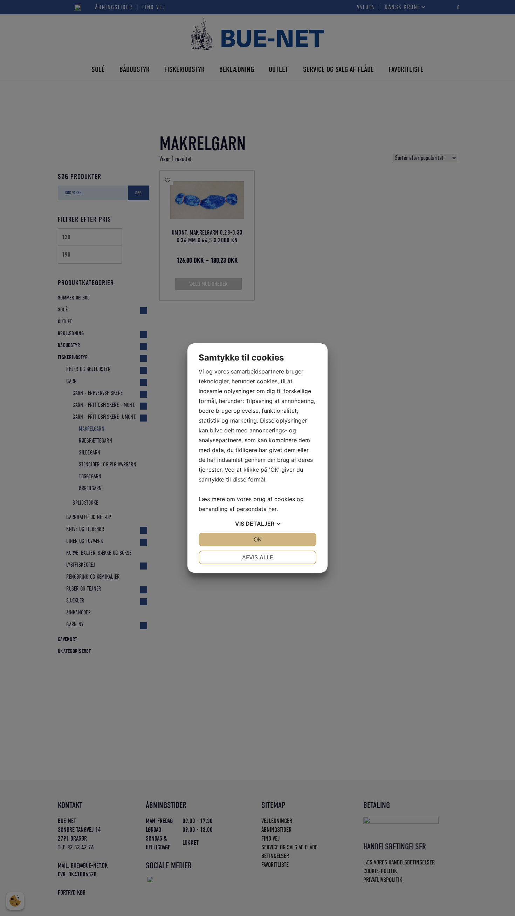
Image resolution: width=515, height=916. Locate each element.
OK (257, 539)
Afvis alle (257, 557)
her (272, 508)
